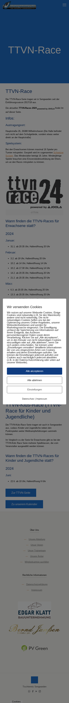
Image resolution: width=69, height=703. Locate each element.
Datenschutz (28, 399)
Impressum (41, 399)
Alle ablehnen (34, 380)
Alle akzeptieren (34, 371)
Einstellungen (34, 389)
